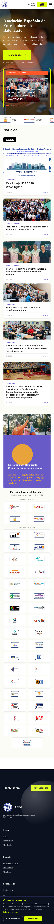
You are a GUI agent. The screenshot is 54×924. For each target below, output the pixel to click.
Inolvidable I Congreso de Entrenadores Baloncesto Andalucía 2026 (27, 228)
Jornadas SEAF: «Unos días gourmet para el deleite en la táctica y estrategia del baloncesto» (26, 348)
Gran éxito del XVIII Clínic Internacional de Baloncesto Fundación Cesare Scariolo (26, 271)
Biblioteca (8, 840)
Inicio (5, 836)
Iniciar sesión (32, 4)
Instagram (8, 890)
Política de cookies (10, 912)
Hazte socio (42, 4)
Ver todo (10, 139)
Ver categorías (41, 787)
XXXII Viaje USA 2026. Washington (20, 185)
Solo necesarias (13, 919)
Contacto (7, 845)
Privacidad (8, 867)
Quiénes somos (10, 863)
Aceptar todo (33, 919)
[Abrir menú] (50, 4)
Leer (44, 192)
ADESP (36, 120)
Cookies (7, 872)
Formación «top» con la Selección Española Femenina (23, 309)
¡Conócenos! (15, 54)
